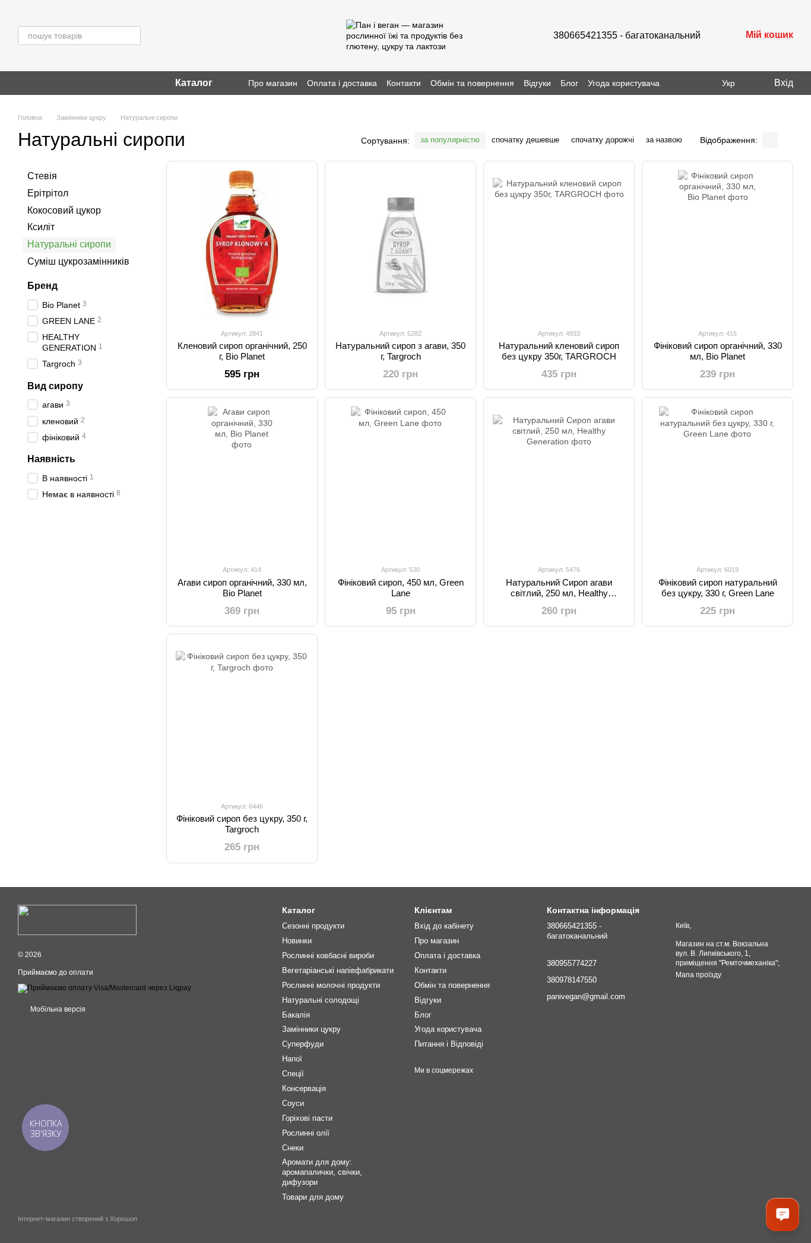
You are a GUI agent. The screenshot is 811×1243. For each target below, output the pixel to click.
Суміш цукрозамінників (78, 261)
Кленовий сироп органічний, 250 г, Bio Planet (242, 351)
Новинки (297, 940)
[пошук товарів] (131, 35)
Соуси (293, 1103)
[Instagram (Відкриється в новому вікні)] (22, 83)
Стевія (42, 176)
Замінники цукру (311, 1029)
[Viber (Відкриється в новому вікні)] (37, 83)
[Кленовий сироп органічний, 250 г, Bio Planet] (242, 244)
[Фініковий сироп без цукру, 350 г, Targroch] (242, 717)
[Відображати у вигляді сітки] (770, 140)
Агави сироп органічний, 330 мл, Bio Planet (242, 587)
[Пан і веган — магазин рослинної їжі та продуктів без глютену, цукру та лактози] (77, 919)
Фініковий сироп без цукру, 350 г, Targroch (242, 823)
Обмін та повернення (472, 83)
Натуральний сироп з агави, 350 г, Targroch (400, 351)
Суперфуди (303, 1043)
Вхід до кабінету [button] (444, 925)
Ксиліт (41, 227)
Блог (569, 83)
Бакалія (296, 1014)
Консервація (304, 1088)
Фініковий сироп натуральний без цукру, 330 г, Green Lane (717, 587)
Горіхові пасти (307, 1118)
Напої (292, 1058)
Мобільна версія (56, 1009)
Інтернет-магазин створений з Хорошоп (77, 1218)
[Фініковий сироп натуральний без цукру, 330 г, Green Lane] (717, 480)
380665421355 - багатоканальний (627, 35)
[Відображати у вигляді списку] (785, 140)
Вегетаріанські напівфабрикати (338, 970)
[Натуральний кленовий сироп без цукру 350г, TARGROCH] (559, 244)
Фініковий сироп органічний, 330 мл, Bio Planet (718, 351)
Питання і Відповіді (448, 1043)
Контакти (404, 83)
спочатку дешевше (525, 139)
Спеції (293, 1073)
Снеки (292, 1147)
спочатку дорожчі (602, 139)
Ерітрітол (47, 193)
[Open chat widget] (782, 1214)
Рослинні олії (306, 1132)
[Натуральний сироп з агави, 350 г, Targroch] (400, 244)
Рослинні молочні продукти (331, 985)
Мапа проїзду (698, 975)
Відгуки (537, 83)
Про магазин (272, 83)
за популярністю (450, 139)
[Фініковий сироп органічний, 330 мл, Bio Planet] (717, 244)
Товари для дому (313, 1197)
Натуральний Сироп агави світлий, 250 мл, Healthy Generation (559, 593)
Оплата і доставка (342, 83)
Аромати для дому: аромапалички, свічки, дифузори (322, 1172)
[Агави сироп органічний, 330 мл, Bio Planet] (242, 480)
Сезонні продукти (313, 925)
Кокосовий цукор (64, 210)
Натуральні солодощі (320, 1000)
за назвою (664, 139)
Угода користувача (624, 83)
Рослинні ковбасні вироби (328, 955)
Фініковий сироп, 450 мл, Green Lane (401, 587)
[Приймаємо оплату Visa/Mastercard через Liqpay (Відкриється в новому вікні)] (104, 988)
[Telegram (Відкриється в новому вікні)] (51, 83)
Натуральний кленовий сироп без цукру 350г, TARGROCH (559, 351)
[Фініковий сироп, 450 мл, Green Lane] (400, 480)
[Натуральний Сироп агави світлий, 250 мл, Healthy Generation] (559, 480)
